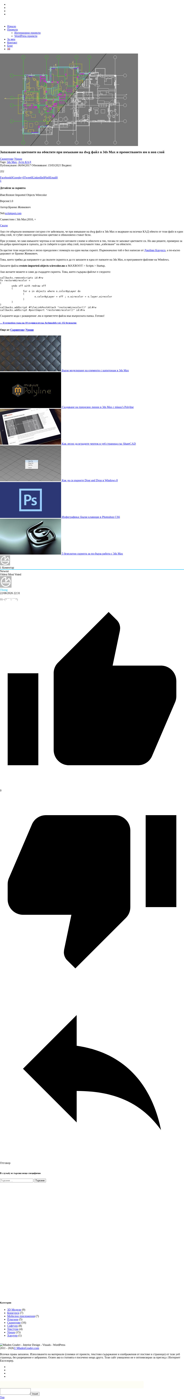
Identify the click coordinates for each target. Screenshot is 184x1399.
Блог (10, 45)
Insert (35, 1394)
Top (2, 1397)
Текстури (13, 1329)
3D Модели (14, 1309)
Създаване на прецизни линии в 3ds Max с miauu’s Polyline (97, 407)
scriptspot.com (13, 213)
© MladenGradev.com (26, 1348)
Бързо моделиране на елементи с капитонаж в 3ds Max (95, 370)
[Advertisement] (27, 1239)
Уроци (18, 158)
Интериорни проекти (27, 32)
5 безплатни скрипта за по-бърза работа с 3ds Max (92, 553)
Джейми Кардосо (154, 250)
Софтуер (12, 1325)
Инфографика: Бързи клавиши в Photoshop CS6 (90, 516)
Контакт (12, 42)
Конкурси (13, 1312)
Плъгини (12, 1319)
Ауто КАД (24, 162)
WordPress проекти (25, 36)
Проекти (12, 29)
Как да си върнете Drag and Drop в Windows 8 (89, 480)
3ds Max (12, 162)
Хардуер (12, 1335)
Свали (4, 225)
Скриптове (6, 158)
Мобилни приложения (21, 1316)
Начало (11, 26)
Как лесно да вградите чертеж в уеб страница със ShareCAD (98, 443)
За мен (11, 39)
